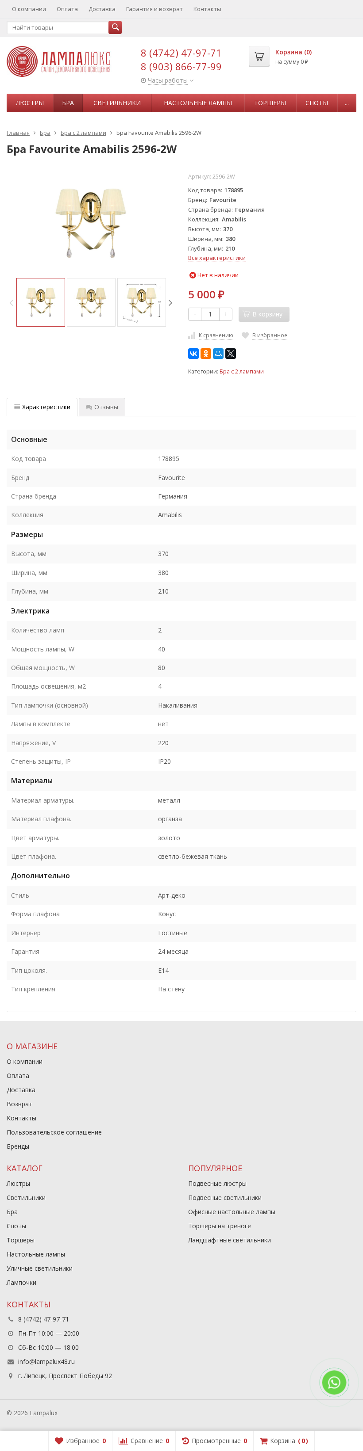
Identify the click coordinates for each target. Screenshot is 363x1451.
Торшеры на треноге (219, 1226)
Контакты (207, 9)
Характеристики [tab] (46, 407)
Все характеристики (217, 258)
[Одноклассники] (206, 353)
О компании (29, 9)
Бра (68, 103)
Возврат (19, 1104)
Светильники (117, 103)
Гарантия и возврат (154, 9)
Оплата (67, 9)
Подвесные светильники (225, 1197)
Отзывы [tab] (106, 407)
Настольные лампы (198, 103)
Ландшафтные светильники (229, 1240)
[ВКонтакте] (193, 353)
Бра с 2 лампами (242, 371)
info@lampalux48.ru (46, 1361)
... (347, 103)
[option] (40, 302)
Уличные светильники (40, 1268)
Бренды (18, 1146)
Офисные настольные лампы (231, 1211)
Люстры (30, 103)
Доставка (102, 9)
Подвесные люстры (217, 1183)
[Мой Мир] (218, 353)
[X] (230, 353)
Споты (316, 103)
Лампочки (21, 1282)
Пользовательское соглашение (54, 1132)
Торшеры (270, 103)
